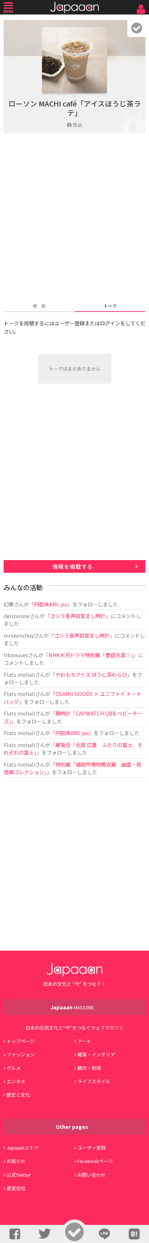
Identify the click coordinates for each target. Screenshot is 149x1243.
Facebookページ (95, 1161)
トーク (110, 306)
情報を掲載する (72, 566)
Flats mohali (19, 674)
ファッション (21, 1054)
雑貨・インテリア (96, 1054)
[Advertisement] (74, 218)
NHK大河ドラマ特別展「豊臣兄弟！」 (90, 655)
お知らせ (16, 1161)
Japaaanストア (23, 1147)
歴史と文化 (18, 1094)
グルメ (14, 1067)
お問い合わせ (91, 1174)
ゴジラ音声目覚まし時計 (78, 616)
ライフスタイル (93, 1081)
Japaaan (74, 7)
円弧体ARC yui (50, 604)
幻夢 (9, 604)
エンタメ (16, 1081)
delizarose (17, 616)
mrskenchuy (19, 635)
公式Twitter (19, 1174)
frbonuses (16, 655)
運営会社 (16, 1188)
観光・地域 (89, 1067)
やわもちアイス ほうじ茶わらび (91, 674)
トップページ (21, 1041)
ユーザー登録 (91, 1147)
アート (84, 1041)
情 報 (39, 306)
